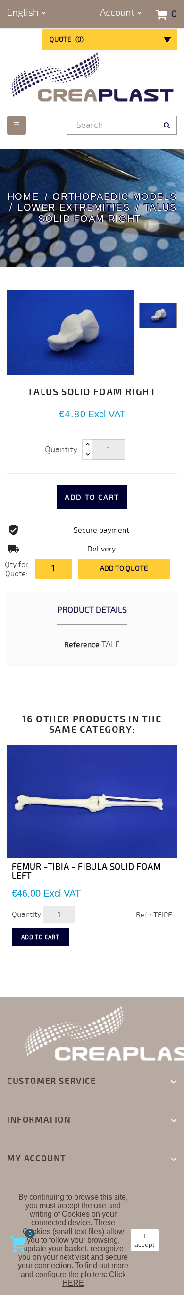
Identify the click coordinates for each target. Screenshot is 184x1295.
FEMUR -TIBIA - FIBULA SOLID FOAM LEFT (86, 871)
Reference (82, 645)
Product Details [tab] (92, 610)
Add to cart (92, 497)
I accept (144, 1240)
